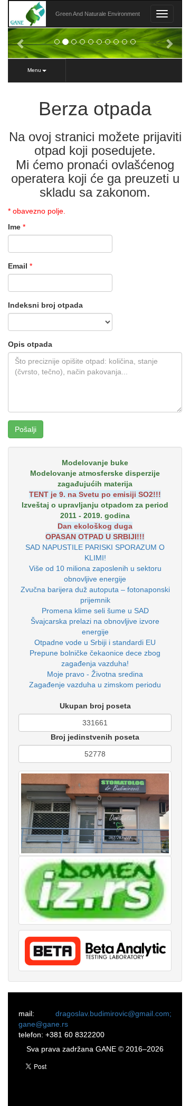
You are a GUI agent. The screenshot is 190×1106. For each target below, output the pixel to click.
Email (17, 266)
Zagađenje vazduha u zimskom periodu (95, 684)
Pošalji (25, 429)
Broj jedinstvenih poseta (95, 737)
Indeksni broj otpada (45, 305)
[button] (21, 43)
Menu (34, 70)
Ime (14, 227)
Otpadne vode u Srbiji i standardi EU (95, 642)
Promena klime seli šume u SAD (95, 610)
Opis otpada (30, 344)
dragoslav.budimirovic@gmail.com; (113, 1013)
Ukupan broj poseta (95, 706)
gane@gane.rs (43, 1024)
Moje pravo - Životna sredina (95, 674)
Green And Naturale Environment (97, 14)
